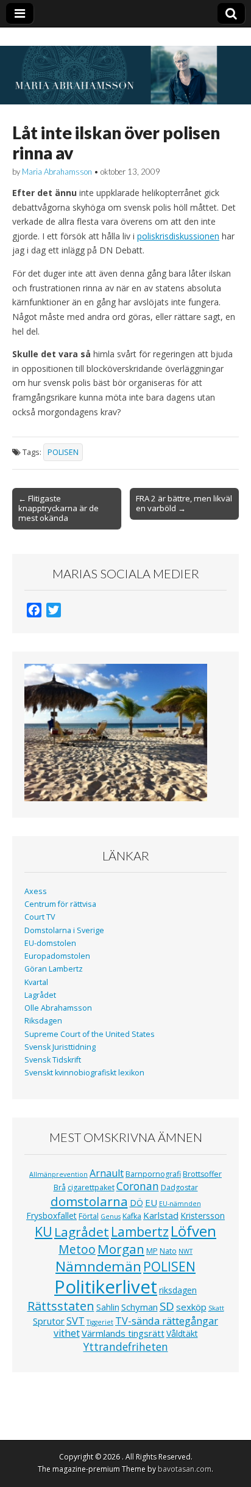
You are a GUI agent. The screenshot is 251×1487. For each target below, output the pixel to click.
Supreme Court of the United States (89, 1034)
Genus (111, 1216)
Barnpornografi (153, 1174)
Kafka (131, 1216)
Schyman (139, 1307)
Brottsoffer (202, 1174)
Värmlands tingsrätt (123, 1333)
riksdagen (178, 1290)
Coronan (137, 1186)
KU (43, 1231)
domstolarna (89, 1201)
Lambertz (140, 1231)
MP (152, 1251)
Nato (168, 1251)
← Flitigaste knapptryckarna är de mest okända (58, 508)
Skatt (216, 1308)
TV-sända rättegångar (166, 1321)
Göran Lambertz (53, 969)
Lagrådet (40, 995)
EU (151, 1202)
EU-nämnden (180, 1203)
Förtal (89, 1216)
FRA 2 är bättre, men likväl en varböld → (184, 503)
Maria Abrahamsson (57, 171)
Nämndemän (98, 1266)
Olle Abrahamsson (58, 1008)
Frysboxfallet (51, 1215)
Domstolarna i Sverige (64, 930)
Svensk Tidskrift (52, 1060)
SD (167, 1306)
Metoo (77, 1249)
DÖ (136, 1203)
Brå (60, 1187)
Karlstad (161, 1215)
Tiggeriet (100, 1322)
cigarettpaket (91, 1187)
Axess (35, 891)
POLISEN (63, 452)
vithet (67, 1333)
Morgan (120, 1248)
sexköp (191, 1307)
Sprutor (49, 1321)
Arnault (107, 1173)
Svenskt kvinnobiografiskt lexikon (84, 1072)
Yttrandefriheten (125, 1346)
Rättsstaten (60, 1306)
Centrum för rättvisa (60, 904)
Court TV (39, 917)
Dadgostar (179, 1187)
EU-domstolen (50, 943)
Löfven (193, 1231)
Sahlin (107, 1307)
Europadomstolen (57, 956)
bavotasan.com (184, 1469)
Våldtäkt (182, 1333)
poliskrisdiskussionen (178, 236)
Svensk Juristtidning (60, 1047)
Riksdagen (43, 1021)
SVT (75, 1321)
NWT (186, 1251)
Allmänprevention (58, 1174)
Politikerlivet (105, 1286)
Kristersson (202, 1215)
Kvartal (36, 982)
